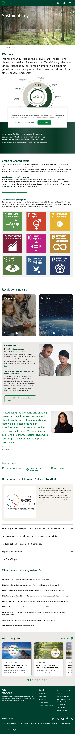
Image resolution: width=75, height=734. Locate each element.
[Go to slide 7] (42, 680)
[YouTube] (62, 719)
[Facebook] (67, 719)
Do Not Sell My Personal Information (25, 122)
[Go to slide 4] (35, 680)
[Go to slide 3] (33, 680)
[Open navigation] (70, 3)
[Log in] (58, 3)
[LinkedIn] (53, 719)
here (5, 366)
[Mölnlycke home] (6, 3)
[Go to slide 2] (30, 680)
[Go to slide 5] (37, 680)
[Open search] (64, 3)
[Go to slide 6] (40, 680)
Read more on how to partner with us (14, 192)
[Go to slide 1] (28, 680)
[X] (72, 719)
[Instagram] (58, 719)
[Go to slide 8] (44, 680)
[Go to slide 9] (47, 680)
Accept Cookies (44, 122)
